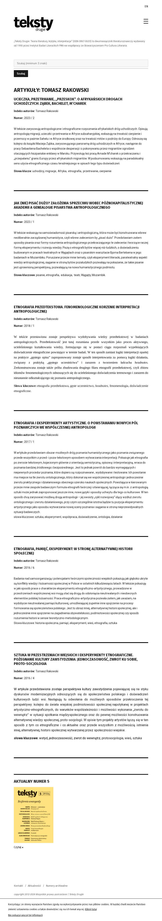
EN (146, 6)
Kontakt (18, 885)
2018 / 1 (29, 325)
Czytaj (18, 847)
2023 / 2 (29, 118)
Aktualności (34, 885)
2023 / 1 (29, 221)
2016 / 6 (29, 567)
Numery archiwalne (57, 885)
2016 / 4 (29, 678)
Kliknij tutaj (91, 909)
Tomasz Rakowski (47, 111)
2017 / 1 (29, 441)
